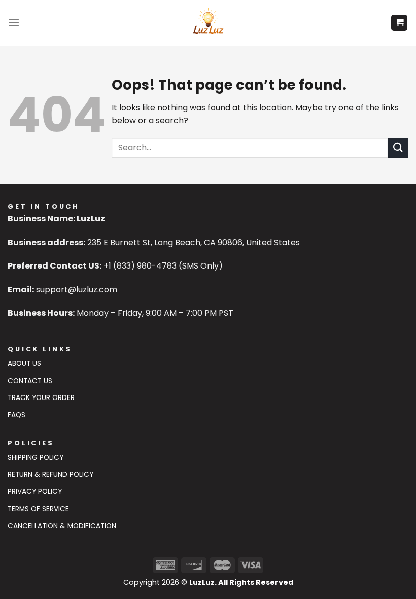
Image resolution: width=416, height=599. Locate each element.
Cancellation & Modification (62, 526)
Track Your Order (41, 398)
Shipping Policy (35, 457)
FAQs (16, 415)
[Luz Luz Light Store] (208, 23)
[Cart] (399, 23)
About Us (24, 364)
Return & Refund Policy (50, 474)
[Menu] (14, 22)
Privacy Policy (35, 491)
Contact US (30, 381)
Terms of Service (38, 509)
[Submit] (398, 147)
